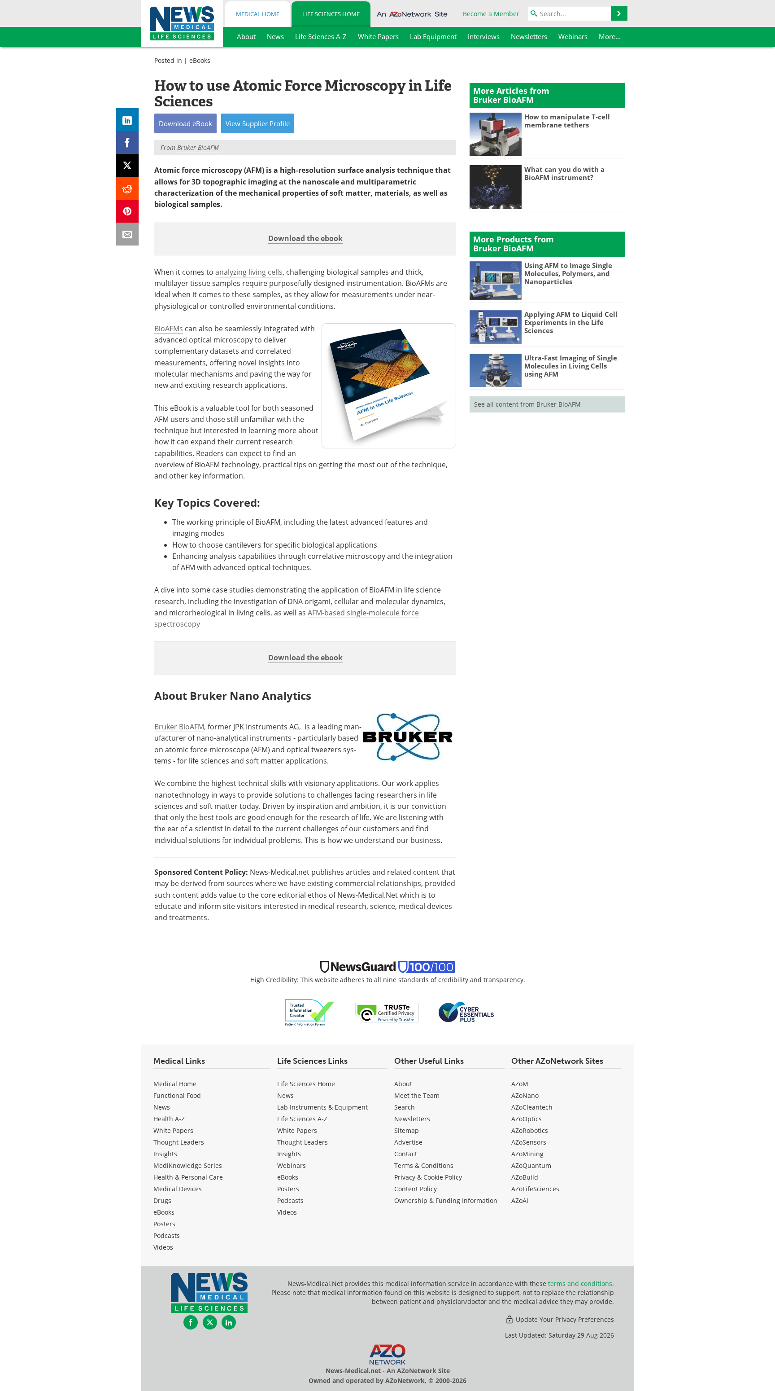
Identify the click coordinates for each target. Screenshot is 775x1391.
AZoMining (527, 1154)
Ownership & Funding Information (445, 1200)
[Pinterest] (127, 211)
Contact (405, 1154)
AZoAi (519, 1200)
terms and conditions (580, 1283)
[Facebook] (127, 142)
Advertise (408, 1142)
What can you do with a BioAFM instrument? (564, 173)
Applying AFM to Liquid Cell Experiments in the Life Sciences (571, 322)
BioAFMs (168, 328)
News (161, 1107)
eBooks (199, 60)
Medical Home (257, 14)
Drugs (162, 1200)
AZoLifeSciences (535, 1189)
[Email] (127, 234)
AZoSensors (528, 1142)
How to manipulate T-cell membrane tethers (567, 120)
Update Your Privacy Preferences (564, 1319)
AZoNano (525, 1095)
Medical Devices (177, 1189)
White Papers (173, 1130)
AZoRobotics (529, 1130)
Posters (164, 1224)
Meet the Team (417, 1095)
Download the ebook (305, 238)
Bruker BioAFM (179, 727)
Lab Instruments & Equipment (322, 1107)
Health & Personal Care (188, 1177)
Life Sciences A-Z (302, 1119)
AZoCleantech (532, 1107)
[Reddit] (127, 188)
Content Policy (415, 1189)
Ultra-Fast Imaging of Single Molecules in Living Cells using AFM (570, 365)
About (403, 1083)
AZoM (519, 1083)
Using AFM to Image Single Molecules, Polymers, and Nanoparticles (568, 273)
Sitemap (406, 1130)
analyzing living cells (249, 272)
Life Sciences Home (331, 14)
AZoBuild (524, 1177)
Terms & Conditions (423, 1165)
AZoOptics (526, 1119)
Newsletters (412, 1119)
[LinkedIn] (127, 119)
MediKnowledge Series (187, 1165)
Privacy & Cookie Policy (428, 1177)
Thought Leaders (178, 1142)
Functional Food (177, 1095)
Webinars (291, 1165)
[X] (127, 165)
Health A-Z (169, 1119)
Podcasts (166, 1235)
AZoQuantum (531, 1165)
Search (404, 1107)
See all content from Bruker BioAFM (527, 404)
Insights (165, 1154)
